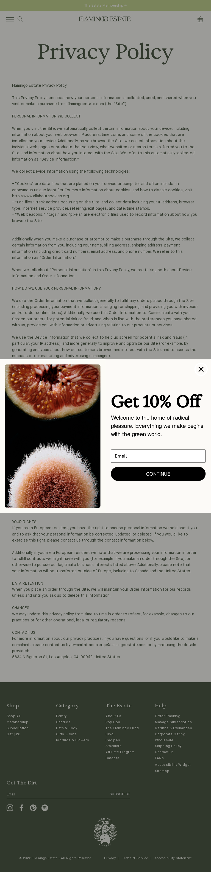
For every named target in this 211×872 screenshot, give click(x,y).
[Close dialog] (201, 369)
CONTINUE (158, 473)
